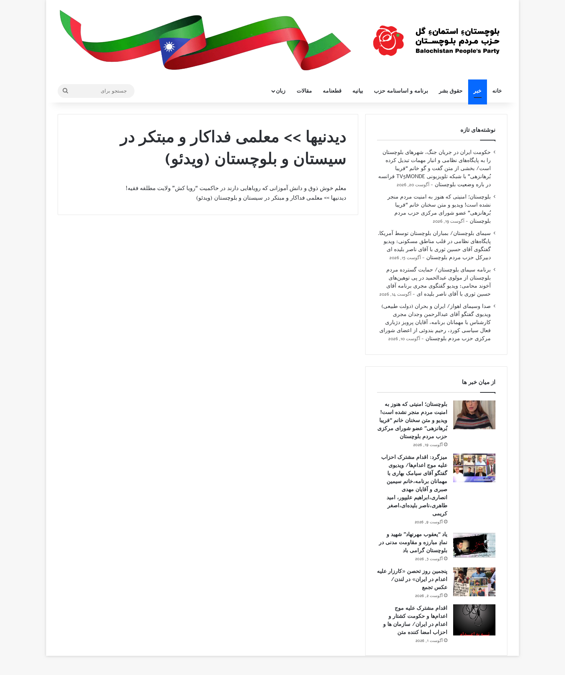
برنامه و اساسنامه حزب (401, 90)
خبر (478, 90)
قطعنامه (332, 90)
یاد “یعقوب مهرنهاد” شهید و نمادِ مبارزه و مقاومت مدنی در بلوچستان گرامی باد (413, 542)
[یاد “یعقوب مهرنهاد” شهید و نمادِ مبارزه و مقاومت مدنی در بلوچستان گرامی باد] (474, 545)
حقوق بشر (451, 90)
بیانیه (357, 90)
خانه (497, 90)
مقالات (304, 90)
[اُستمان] (436, 36)
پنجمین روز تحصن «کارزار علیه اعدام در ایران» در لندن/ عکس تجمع (412, 579)
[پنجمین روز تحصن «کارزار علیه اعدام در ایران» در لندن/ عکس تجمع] (474, 581)
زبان (281, 90)
